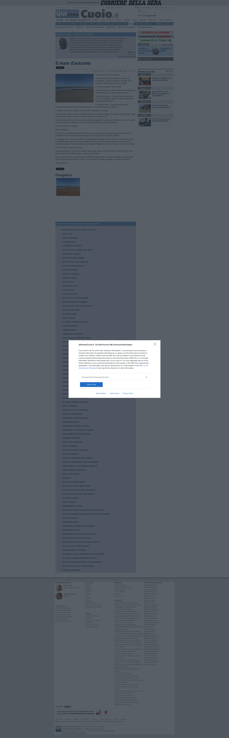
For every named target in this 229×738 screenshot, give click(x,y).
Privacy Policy (128, 393)
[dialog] (114, 369)
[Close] (156, 345)
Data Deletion (101, 393)
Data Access (114, 393)
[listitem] (114, 377)
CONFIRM (91, 384)
